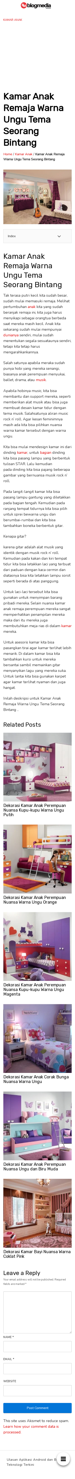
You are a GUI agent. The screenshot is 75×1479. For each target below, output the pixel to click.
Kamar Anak (12, 20)
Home (7, 154)
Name (8, 1337)
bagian (45, 452)
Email (8, 1359)
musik (41, 379)
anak (31, 306)
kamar (22, 452)
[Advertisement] (37, 56)
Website (9, 1381)
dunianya (11, 335)
